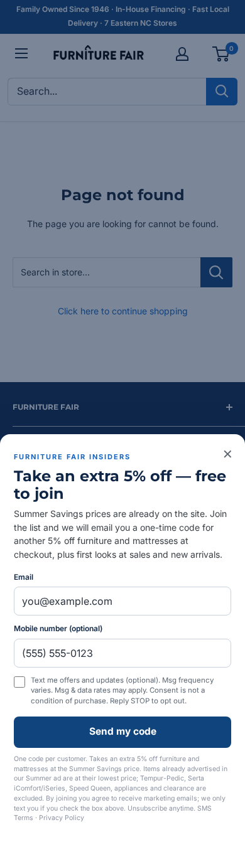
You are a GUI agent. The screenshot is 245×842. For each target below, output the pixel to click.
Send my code (122, 731)
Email (23, 577)
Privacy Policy (61, 818)
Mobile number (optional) (58, 628)
